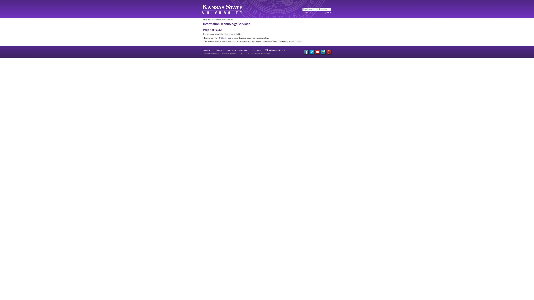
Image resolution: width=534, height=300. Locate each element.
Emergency (219, 50)
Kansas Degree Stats (275, 50)
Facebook (306, 52)
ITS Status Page (224, 38)
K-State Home (207, 19)
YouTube (317, 52)
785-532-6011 (244, 53)
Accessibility (256, 50)
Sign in (326, 13)
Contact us (207, 50)
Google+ (329, 52)
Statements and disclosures (237, 50)
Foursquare (323, 52)
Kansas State (222, 9)
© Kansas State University (261, 53)
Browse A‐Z (306, 13)
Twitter (312, 52)
